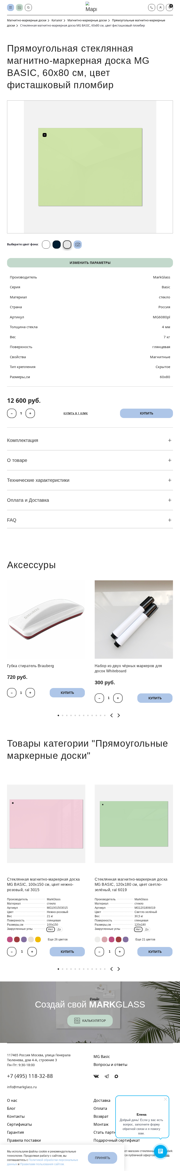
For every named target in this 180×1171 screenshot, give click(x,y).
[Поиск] (28, 7)
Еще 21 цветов (145, 939)
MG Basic (102, 1056)
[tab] (58, 715)
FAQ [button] (11, 520)
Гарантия (15, 1132)
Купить (67, 693)
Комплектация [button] (22, 440)
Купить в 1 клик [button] (76, 413)
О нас (12, 1100)
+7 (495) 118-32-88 (30, 1075)
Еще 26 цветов (58, 939)
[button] (160, 7)
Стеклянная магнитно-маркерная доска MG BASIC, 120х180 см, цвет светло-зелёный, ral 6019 (131, 884)
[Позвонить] (151, 7)
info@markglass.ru (22, 1087)
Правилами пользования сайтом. (42, 1164)
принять (102, 1158)
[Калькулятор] (19, 7)
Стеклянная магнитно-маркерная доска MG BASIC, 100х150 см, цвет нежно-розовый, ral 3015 (43, 884)
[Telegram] (107, 1076)
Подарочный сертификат (117, 1140)
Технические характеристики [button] (38, 480)
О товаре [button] (17, 460)
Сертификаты (19, 1124)
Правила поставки (24, 1140)
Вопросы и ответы (110, 1064)
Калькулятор (94, 1020)
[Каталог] (10, 7)
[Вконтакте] (96, 1076)
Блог (11, 1108)
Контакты (16, 1116)
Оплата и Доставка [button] (28, 500)
